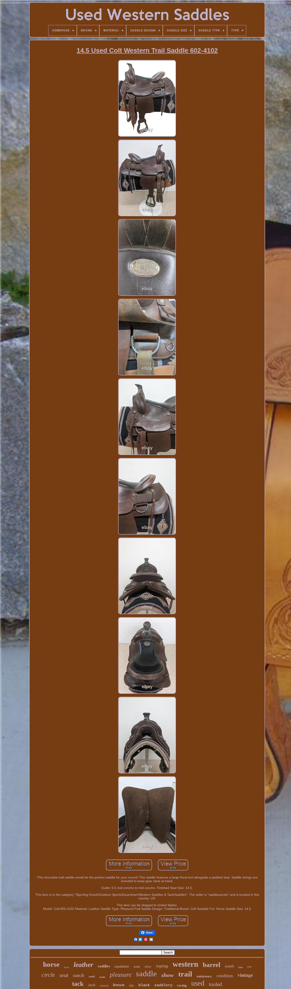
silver (148, 966)
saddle (146, 973)
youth (229, 966)
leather (83, 964)
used (197, 983)
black (144, 985)
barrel (211, 964)
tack (78, 983)
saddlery (163, 985)
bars (240, 967)
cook (92, 976)
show (167, 975)
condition (224, 975)
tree (249, 966)
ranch (78, 975)
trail (185, 974)
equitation (122, 966)
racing (182, 985)
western (185, 964)
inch (91, 985)
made (102, 977)
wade (136, 966)
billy (131, 985)
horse (51, 964)
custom (104, 985)
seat (64, 975)
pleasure (120, 974)
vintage (245, 974)
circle (48, 974)
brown (119, 984)
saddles (104, 966)
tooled (215, 984)
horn (66, 967)
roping (162, 965)
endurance (204, 976)
